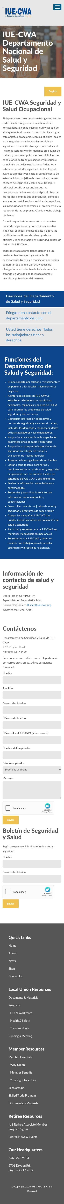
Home (12, 945)
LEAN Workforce (21, 1013)
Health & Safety (20, 1020)
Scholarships (16, 1087)
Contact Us (16, 976)
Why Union (17, 1064)
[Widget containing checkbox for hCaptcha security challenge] (28, 808)
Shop (12, 968)
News (12, 961)
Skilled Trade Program (22, 1095)
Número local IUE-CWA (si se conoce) (25, 733)
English (53, 91)
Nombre (7, 673)
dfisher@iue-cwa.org (38, 605)
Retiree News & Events (23, 1136)
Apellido (8, 688)
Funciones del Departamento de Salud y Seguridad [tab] (30, 298)
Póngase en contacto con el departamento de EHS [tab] (28, 315)
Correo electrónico (14, 703)
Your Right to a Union (23, 1080)
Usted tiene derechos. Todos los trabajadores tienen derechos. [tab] (29, 335)
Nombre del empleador (17, 748)
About (13, 953)
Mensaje (8, 778)
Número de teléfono (15, 718)
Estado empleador (13, 763)
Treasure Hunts (19, 1028)
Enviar (10, 820)
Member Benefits (21, 1072)
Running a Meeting (20, 1036)
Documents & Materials (23, 997)
